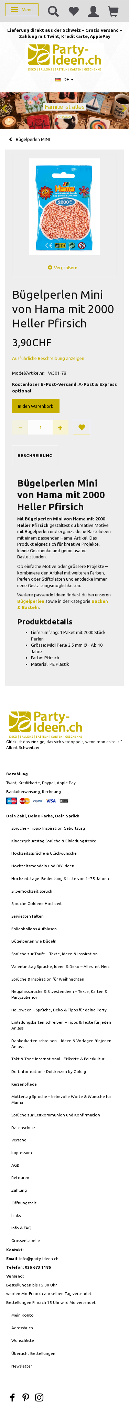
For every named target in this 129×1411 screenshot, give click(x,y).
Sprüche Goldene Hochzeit (36, 903)
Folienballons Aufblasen (34, 929)
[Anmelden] (93, 11)
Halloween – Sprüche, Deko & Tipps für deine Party (59, 1010)
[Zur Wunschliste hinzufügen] (81, 427)
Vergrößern (65, 267)
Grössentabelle (25, 1240)
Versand (18, 1140)
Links (16, 1215)
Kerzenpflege (24, 1084)
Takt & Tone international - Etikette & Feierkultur (57, 1059)
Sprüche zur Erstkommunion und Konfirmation (55, 1115)
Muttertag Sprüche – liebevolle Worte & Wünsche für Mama (61, 1099)
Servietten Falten (27, 916)
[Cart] (113, 11)
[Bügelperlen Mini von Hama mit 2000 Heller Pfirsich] (64, 206)
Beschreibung (35, 455)
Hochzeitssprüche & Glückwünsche (44, 853)
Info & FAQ (21, 1228)
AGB (15, 1165)
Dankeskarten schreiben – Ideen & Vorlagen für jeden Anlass (61, 1043)
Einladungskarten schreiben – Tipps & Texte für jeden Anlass (61, 1025)
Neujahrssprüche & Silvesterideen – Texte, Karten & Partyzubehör (59, 994)
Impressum (21, 1152)
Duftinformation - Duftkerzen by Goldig (48, 1071)
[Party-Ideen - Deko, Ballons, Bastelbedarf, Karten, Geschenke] (64, 57)
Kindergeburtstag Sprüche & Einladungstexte (53, 841)
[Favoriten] (73, 11)
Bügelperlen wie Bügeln (33, 941)
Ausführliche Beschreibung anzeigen (48, 358)
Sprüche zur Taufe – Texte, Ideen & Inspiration (54, 954)
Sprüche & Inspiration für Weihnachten (47, 979)
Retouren (20, 1177)
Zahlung (19, 1190)
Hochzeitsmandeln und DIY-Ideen (42, 866)
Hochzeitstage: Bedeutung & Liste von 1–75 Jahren (60, 878)
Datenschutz (23, 1127)
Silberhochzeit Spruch (31, 891)
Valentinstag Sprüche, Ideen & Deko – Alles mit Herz (60, 966)
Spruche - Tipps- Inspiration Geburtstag (48, 828)
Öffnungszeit (23, 1203)
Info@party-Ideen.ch (38, 1258)
